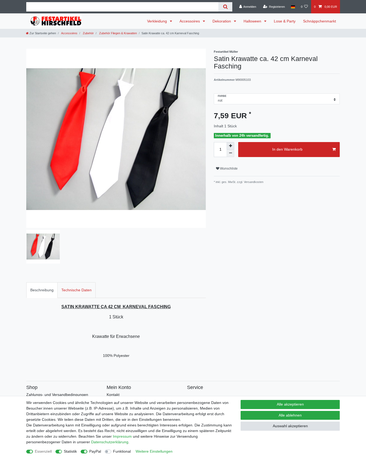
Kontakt (113, 394)
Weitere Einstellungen (154, 451)
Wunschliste (228, 168)
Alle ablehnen (290, 415)
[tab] (42, 290)
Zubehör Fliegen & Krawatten (117, 33)
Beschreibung (42, 290)
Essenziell (43, 451)
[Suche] (225, 7)
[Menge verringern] (230, 153)
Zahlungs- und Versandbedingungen (57, 394)
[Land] (293, 6)
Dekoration (222, 21)
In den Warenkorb (287, 149)
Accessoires (190, 21)
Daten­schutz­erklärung (109, 442)
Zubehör (88, 33)
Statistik (70, 451)
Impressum (122, 436)
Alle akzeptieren (290, 404)
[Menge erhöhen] (230, 146)
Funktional (122, 451)
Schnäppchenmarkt (319, 21)
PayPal (95, 451)
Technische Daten (76, 290)
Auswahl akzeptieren (290, 426)
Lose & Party (285, 21)
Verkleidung (157, 21)
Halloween (253, 21)
